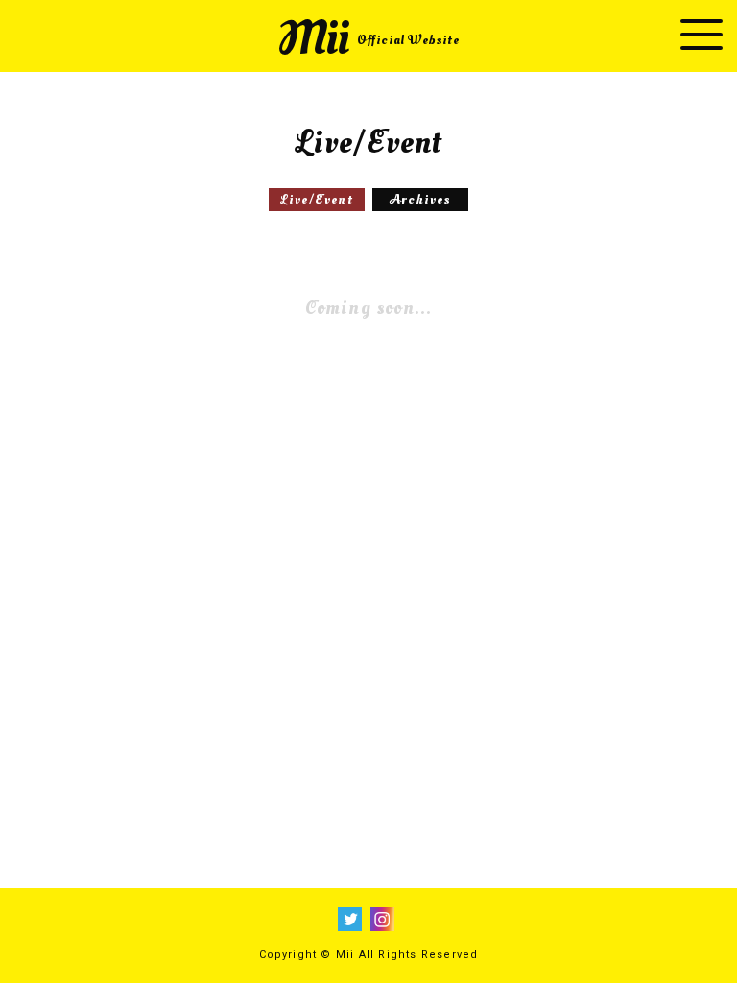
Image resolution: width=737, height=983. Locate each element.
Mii (368, 38)
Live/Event (316, 199)
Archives (420, 199)
